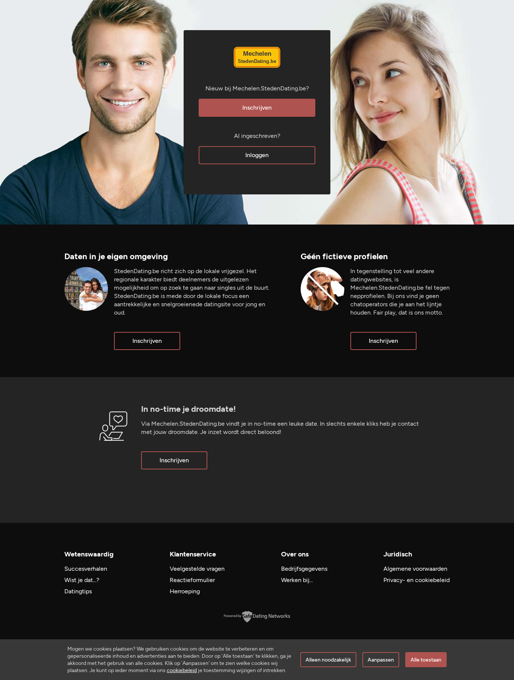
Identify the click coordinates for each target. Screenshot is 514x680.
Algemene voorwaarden (415, 568)
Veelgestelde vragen (197, 568)
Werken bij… (297, 580)
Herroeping (185, 591)
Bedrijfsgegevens (304, 568)
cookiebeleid (182, 670)
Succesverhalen (85, 568)
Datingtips (78, 591)
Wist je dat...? (81, 580)
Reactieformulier (192, 580)
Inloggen (257, 155)
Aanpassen (381, 660)
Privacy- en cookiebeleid (416, 580)
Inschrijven (257, 107)
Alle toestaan (426, 660)
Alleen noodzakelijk (328, 660)
